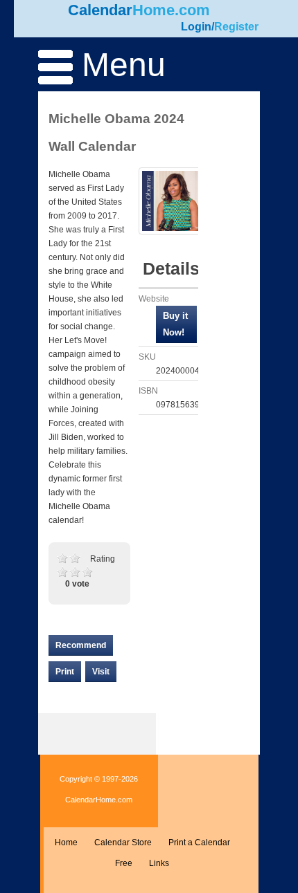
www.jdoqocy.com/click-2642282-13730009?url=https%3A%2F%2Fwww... (176, 324)
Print (64, 671)
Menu (119, 64)
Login (196, 27)
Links (159, 863)
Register (236, 27)
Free (123, 863)
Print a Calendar (199, 842)
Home (66, 842)
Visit (100, 671)
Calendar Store (123, 842)
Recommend (80, 645)
